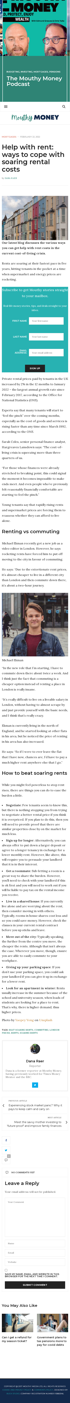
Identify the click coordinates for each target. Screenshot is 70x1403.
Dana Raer (11, 178)
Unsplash (45, 1020)
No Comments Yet (23, 1172)
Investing (26, 72)
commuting (41, 1030)
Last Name (20, 336)
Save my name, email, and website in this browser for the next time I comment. (32, 1275)
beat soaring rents (21, 1030)
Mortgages (41, 72)
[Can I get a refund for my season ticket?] (17, 1323)
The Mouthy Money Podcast (34, 81)
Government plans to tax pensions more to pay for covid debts (52, 1341)
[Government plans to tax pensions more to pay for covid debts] (52, 1323)
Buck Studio (13, 1393)
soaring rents (29, 1033)
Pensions (54, 72)
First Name (19, 320)
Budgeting (13, 72)
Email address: (21, 351)
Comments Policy (43, 1390)
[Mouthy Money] (35, 118)
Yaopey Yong (24, 1020)
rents (15, 1033)
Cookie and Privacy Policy (16, 1390)
